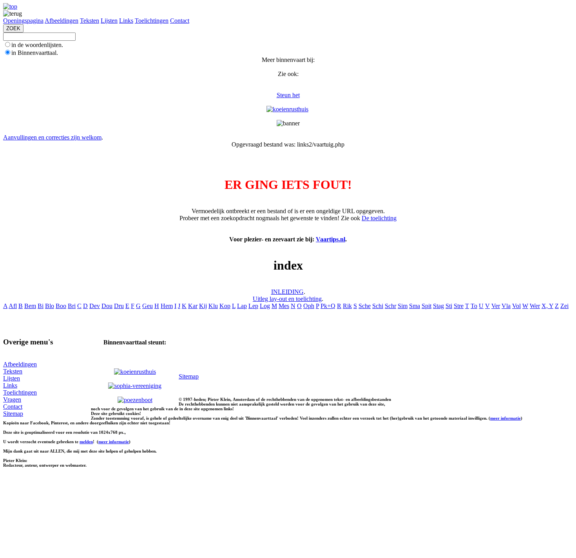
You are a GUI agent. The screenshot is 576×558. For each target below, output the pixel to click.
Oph (308, 306)
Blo (49, 306)
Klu (213, 306)
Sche (365, 306)
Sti (449, 306)
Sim (403, 306)
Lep (253, 306)
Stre (459, 306)
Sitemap (13, 413)
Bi (40, 306)
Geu (147, 306)
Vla (506, 306)
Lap (242, 306)
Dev (94, 306)
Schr (390, 306)
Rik (347, 306)
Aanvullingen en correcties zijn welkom (52, 137)
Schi (377, 306)
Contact (179, 20)
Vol (516, 306)
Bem (30, 306)
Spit (426, 306)
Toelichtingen (151, 20)
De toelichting (379, 218)
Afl (13, 306)
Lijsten (109, 20)
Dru (119, 306)
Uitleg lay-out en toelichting (287, 298)
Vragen (12, 399)
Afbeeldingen (61, 20)
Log (265, 306)
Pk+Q (328, 306)
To (474, 306)
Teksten (89, 20)
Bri (72, 306)
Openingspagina (23, 20)
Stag (438, 306)
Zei (564, 306)
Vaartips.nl (330, 239)
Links (126, 20)
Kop (224, 306)
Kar (192, 306)
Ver (495, 306)
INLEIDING (287, 291)
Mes (284, 306)
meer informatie (505, 418)
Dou (106, 306)
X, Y (547, 306)
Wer (535, 306)
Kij (203, 306)
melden (86, 441)
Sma (414, 306)
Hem (167, 306)
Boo (61, 306)
